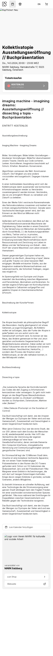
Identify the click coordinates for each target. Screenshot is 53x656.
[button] (26, 527)
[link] (12, 4)
